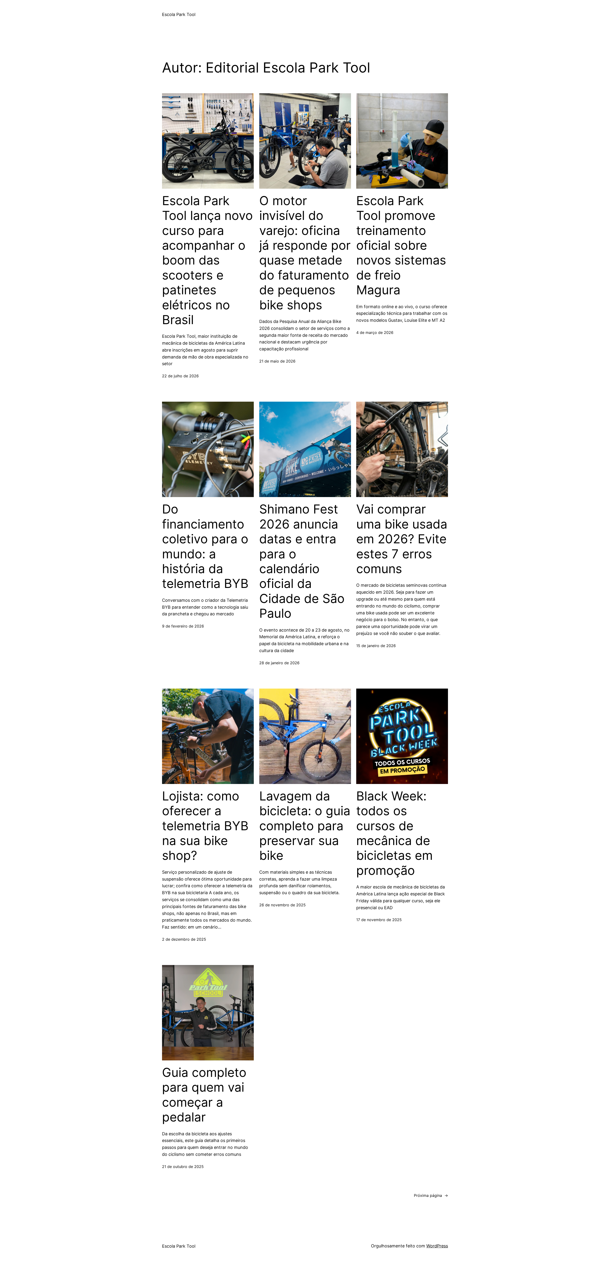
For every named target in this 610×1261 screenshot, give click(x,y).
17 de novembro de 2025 (379, 919)
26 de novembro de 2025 (282, 905)
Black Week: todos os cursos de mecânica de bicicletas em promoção (394, 833)
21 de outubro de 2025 (183, 1166)
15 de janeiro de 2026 (376, 645)
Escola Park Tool (178, 14)
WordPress (437, 1245)
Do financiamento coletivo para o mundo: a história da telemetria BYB (205, 546)
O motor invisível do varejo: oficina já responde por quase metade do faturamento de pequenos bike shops (305, 252)
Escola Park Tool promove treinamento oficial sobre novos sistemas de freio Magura (401, 245)
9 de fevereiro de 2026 (183, 626)
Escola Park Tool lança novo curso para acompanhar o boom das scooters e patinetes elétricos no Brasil (207, 260)
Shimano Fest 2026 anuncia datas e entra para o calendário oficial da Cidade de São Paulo (302, 561)
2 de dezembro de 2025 (184, 939)
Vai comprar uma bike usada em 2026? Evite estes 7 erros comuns (401, 539)
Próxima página (431, 1195)
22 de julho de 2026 (180, 376)
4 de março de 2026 (374, 332)
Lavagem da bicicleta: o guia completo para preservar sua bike (304, 826)
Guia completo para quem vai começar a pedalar (204, 1095)
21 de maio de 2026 (277, 361)
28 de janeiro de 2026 (279, 662)
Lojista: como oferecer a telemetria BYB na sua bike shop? (205, 826)
